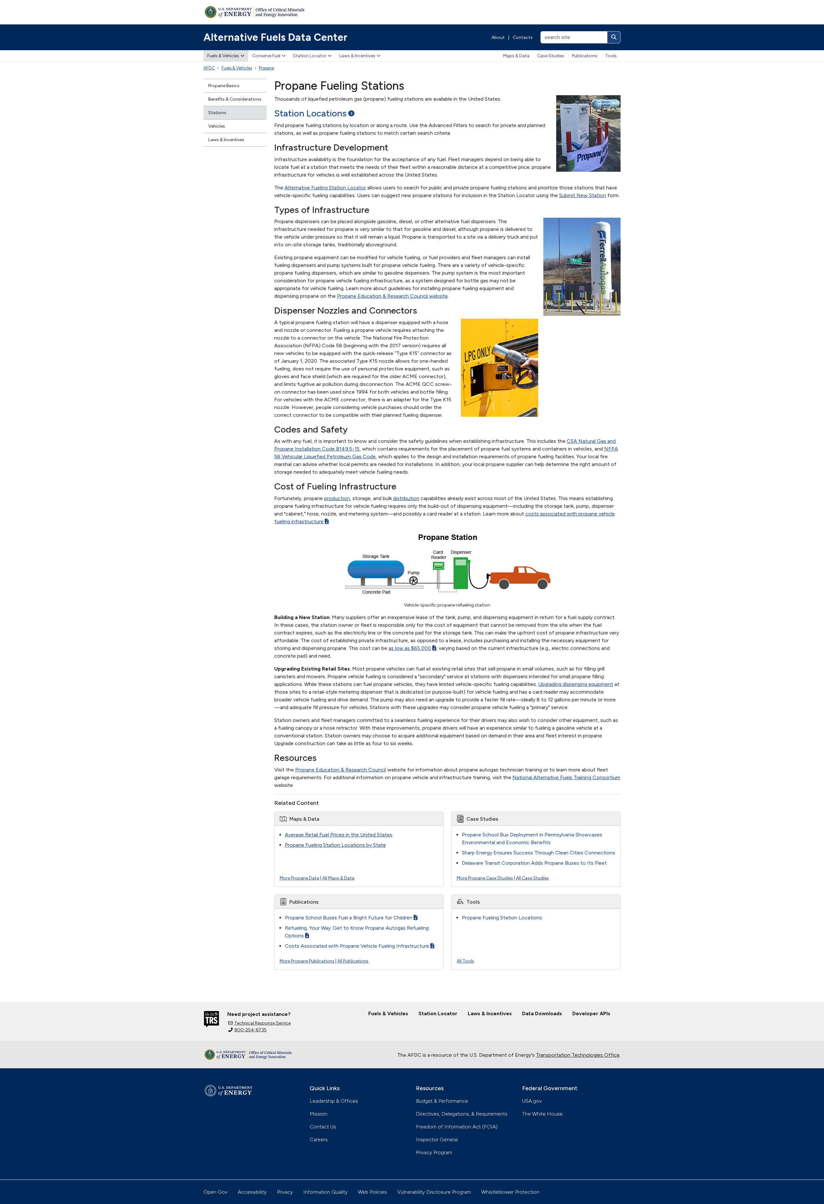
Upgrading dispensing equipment (575, 684)
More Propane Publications (307, 961)
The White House (542, 1114)
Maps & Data (516, 56)
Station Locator (309, 56)
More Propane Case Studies (485, 878)
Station (310, 113)
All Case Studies (532, 878)
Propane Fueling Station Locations (502, 918)
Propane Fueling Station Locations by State (335, 845)
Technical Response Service (262, 1023)
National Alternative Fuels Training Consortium (566, 777)
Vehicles (216, 126)
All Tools (465, 961)
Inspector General (437, 1139)
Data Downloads (542, 1013)
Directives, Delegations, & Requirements (462, 1114)
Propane (266, 68)
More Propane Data (299, 878)
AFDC (209, 68)
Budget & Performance (442, 1101)
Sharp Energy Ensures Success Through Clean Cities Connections (538, 853)
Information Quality (325, 1192)
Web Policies (372, 1192)
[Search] (614, 37)
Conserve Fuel (266, 56)
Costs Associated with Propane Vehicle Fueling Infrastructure (357, 946)
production (337, 498)
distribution (406, 498)
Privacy (285, 1192)
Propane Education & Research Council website (392, 296)
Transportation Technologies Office (578, 1055)
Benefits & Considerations (234, 99)
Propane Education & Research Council (340, 770)
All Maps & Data (338, 878)
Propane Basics (223, 85)
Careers (319, 1139)
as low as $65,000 (410, 648)
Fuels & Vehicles (223, 56)
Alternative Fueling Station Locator (325, 188)
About (498, 37)
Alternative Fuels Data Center (275, 37)
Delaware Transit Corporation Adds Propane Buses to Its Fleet (534, 863)
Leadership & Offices (334, 1101)
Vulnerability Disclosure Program (434, 1192)
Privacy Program (434, 1152)
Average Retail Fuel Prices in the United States (338, 835)
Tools (611, 56)
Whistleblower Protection (510, 1192)
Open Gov (215, 1192)
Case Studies (550, 56)
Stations (217, 112)
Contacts (523, 37)
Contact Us (323, 1127)
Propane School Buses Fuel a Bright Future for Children (348, 918)
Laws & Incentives (357, 56)
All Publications (353, 961)
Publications (584, 56)
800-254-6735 (250, 1030)
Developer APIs (591, 1013)
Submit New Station (582, 195)
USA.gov (532, 1101)
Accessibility (252, 1192)
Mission (318, 1114)
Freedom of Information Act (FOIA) (457, 1127)
